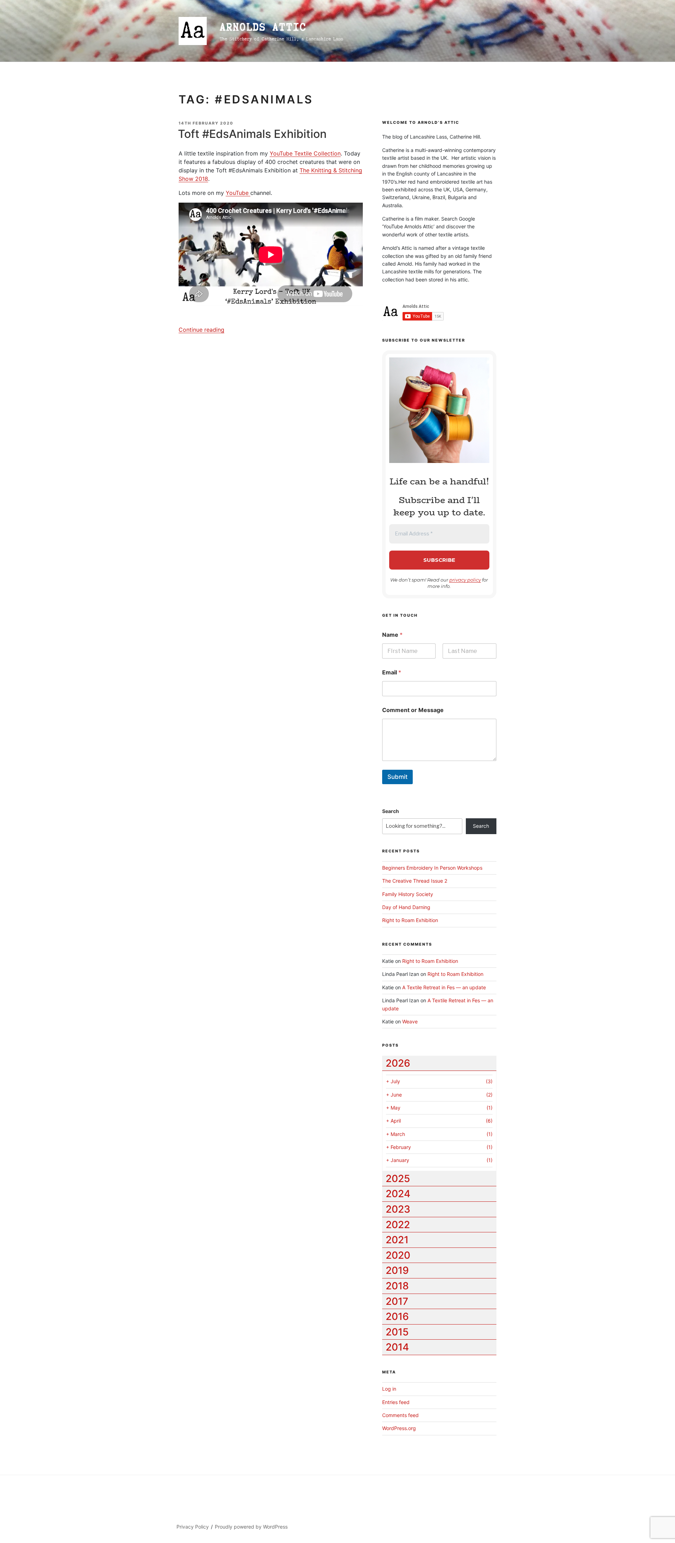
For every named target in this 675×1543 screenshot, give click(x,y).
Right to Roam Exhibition (410, 920)
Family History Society (407, 894)
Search (390, 811)
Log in (389, 1389)
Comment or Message (413, 710)
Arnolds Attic (263, 26)
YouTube (238, 192)
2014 (397, 1347)
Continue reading (201, 329)
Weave (410, 1021)
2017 (397, 1301)
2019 (397, 1270)
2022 (398, 1225)
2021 (397, 1240)
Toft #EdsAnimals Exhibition (252, 134)
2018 (397, 1286)
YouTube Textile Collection (305, 153)
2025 (398, 1179)
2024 (398, 1194)
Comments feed (400, 1415)
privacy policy (465, 580)
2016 (397, 1316)
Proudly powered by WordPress (251, 1527)
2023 (398, 1209)
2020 (398, 1255)
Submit (397, 776)
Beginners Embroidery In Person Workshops (432, 868)
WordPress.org (399, 1428)
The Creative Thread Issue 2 (414, 881)
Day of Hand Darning (406, 907)
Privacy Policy (192, 1527)
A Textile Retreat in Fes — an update (444, 987)
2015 (397, 1332)
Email (391, 672)
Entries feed (396, 1402)
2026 (398, 1063)
